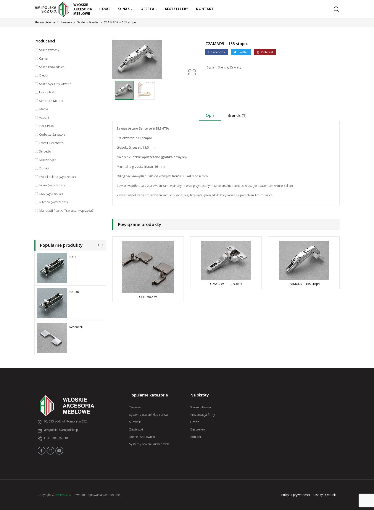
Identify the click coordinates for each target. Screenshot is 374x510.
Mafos (43, 109)
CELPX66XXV (148, 297)
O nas (124, 9)
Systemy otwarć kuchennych (149, 444)
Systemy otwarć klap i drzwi (148, 415)
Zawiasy (66, 22)
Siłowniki (135, 422)
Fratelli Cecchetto (51, 143)
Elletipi (43, 75)
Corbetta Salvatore (52, 134)
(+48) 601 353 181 (57, 438)
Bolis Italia (46, 126)
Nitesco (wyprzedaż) (53, 202)
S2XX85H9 (76, 327)
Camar (43, 58)
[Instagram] (50, 451)
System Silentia (87, 22)
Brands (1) (236, 115)
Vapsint (44, 117)
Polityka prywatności (295, 495)
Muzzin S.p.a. (48, 160)
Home (104, 9)
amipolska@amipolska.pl (61, 430)
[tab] (210, 117)
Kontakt (205, 9)
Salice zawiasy (49, 50)
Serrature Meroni (51, 101)
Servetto (45, 151)
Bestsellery (176, 9)
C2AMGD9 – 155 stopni (303, 284)
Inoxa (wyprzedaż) (52, 185)
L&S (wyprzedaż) (51, 194)
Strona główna (44, 22)
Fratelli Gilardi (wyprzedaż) (57, 177)
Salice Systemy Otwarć (55, 84)
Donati (44, 168)
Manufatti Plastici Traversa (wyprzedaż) (66, 210)
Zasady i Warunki (324, 495)
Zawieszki (136, 429)
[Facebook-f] (41, 451)
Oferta (147, 9)
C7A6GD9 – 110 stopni (226, 284)
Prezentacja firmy (202, 415)
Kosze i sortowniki (142, 437)
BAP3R (74, 292)
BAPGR (74, 257)
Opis (210, 115)
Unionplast (46, 92)
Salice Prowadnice (51, 67)
